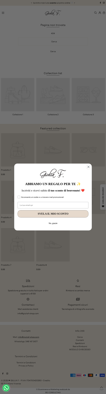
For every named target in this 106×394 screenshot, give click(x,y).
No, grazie (53, 223)
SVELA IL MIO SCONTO (53, 213)
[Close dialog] (88, 167)
